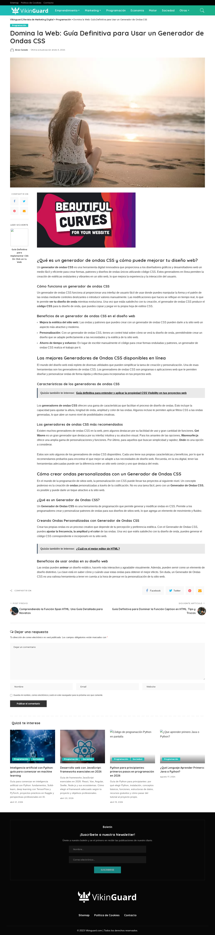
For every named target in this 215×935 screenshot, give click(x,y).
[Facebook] (14, 201)
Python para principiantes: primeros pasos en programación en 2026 (132, 771)
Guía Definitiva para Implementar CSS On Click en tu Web (19, 255)
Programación (19, 25)
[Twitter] (24, 201)
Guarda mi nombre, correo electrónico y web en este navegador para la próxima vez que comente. (58, 695)
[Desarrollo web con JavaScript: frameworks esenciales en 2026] (82, 746)
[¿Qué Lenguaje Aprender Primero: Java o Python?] (182, 746)
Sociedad (37, 759)
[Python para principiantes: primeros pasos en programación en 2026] (132, 746)
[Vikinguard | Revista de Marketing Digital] (30, 10)
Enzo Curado (21, 50)
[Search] (202, 10)
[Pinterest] (14, 211)
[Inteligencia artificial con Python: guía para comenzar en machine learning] (32, 746)
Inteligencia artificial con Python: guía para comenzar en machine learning (31, 771)
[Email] (24, 211)
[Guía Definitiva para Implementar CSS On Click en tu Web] (19, 237)
